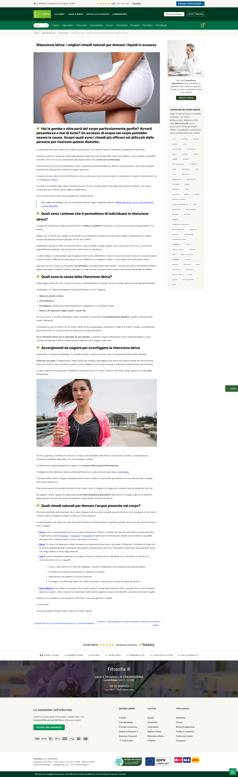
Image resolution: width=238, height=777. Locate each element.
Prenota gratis (186, 98)
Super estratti (67, 25)
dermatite (175, 184)
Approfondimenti (48, 33)
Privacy (179, 722)
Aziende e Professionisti (190, 4)
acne (174, 139)
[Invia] (47, 25)
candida (185, 154)
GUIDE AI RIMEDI (76, 14)
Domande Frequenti (128, 736)
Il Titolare (152, 741)
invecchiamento (178, 229)
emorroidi (175, 194)
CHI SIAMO (60, 14)
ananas (64, 536)
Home (36, 33)
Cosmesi (109, 25)
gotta (195, 204)
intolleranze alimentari (180, 224)
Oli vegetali (134, 25)
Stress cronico (177, 274)
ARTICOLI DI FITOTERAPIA (97, 14)
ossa (188, 244)
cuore (174, 174)
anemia (175, 144)
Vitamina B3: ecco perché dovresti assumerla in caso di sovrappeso (63, 623)
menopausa (188, 234)
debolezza (185, 174)
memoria (175, 234)
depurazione (191, 179)
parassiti (192, 249)
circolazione (193, 164)
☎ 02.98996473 (40, 4)
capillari (175, 159)
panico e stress (178, 249)
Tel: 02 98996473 (119, 686)
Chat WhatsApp (126, 722)
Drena (54, 180)
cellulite (186, 159)
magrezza (193, 229)
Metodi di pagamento (185, 727)
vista (174, 285)
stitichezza (124, 472)
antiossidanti (177, 149)
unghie (174, 280)
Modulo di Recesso (127, 732)
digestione (176, 189)
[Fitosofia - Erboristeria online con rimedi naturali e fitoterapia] (42, 14)
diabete (187, 184)
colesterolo (185, 169)
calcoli (174, 154)
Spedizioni (180, 718)
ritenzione (187, 264)
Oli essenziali (121, 25)
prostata (188, 259)
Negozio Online (154, 732)
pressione (176, 259)
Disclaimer (180, 741)
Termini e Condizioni (185, 732)
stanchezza (176, 269)
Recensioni (153, 722)
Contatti (122, 718)
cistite (174, 169)
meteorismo (176, 244)
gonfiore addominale (180, 204)
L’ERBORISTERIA (119, 14)
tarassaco (75, 536)
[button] (231, 388)
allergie (196, 139)
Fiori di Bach (147, 25)
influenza (175, 214)
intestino (175, 219)
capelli (195, 154)
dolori (187, 189)
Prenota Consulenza (128, 727)
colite (197, 169)
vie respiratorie (188, 280)
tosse (190, 274)
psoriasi (175, 264)
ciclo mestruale (178, 164)
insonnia (187, 214)
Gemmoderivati (96, 25)
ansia (185, 144)
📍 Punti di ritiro (126, 741)
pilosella (88, 536)
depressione (177, 179)
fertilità (196, 194)
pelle (174, 254)
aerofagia (184, 139)
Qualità (151, 718)
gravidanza (176, 209)
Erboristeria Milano (156, 736)
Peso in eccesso (187, 254)
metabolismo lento (179, 239)
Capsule (55, 25)
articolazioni (191, 149)
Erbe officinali (161, 25)
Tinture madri (81, 25)
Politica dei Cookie (184, 736)
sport (198, 264)
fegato (186, 194)
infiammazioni (191, 209)
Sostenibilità (153, 727)
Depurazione (64, 33)
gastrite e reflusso (179, 199)
